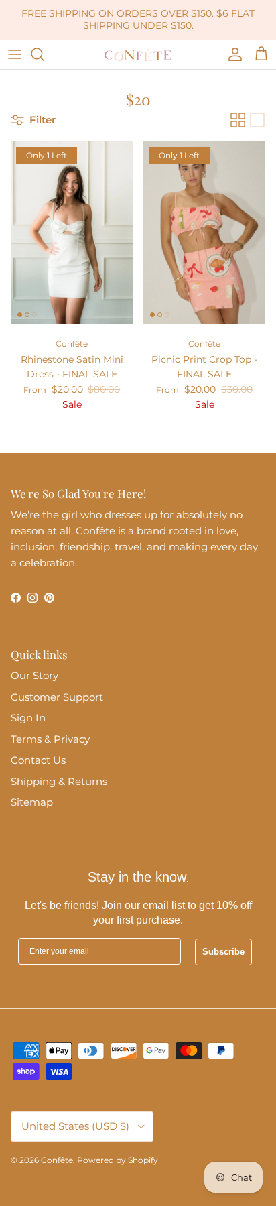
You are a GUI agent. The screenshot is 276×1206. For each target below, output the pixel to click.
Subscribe (223, 952)
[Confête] (138, 54)
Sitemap (32, 802)
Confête (57, 1160)
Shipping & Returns (59, 781)
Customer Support (57, 696)
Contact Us (38, 759)
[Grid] (238, 120)
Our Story (34, 675)
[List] (257, 120)
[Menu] (14, 54)
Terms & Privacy (50, 739)
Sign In (28, 717)
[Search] (44, 54)
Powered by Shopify (117, 1160)
